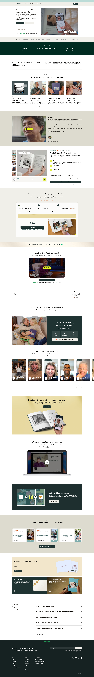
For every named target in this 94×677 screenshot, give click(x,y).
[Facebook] (70, 658)
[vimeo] (79, 658)
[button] (15, 294)
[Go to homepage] (19, 3)
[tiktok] (76, 658)
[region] (29, 585)
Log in (71, 3)
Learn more (64, 211)
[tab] (14, 152)
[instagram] (73, 658)
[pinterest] (81, 658)
